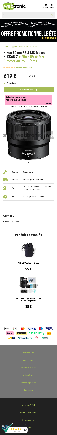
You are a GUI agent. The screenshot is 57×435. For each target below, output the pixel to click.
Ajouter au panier (28, 89)
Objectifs (29, 47)
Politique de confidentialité (28, 413)
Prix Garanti (28, 390)
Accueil (6, 47)
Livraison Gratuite (28, 375)
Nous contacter (28, 353)
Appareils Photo (17, 47)
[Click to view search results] (52, 16)
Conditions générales (29, 405)
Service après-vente (28, 368)
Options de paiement (28, 383)
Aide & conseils (28, 360)
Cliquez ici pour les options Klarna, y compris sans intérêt (28, 106)
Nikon (37, 47)
